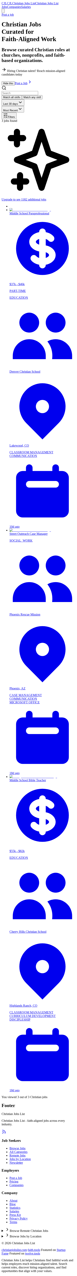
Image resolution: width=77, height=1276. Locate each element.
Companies (14, 7)
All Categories (18, 1152)
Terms (13, 1222)
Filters (11, 116)
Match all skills (11, 97)
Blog (12, 1204)
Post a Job (21, 83)
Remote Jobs (17, 1155)
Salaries (26, 7)
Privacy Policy (18, 1218)
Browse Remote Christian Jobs (29, 1230)
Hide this (8, 83)
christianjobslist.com (14, 1250)
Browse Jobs (17, 1148)
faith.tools (34, 1250)
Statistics (14, 1207)
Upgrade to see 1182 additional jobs (24, 199)
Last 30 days (10, 103)
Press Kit (15, 1215)
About (13, 1200)
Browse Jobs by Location (25, 1236)
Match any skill (32, 97)
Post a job (8, 14)
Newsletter (16, 1162)
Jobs (4, 7)
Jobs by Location (20, 1159)
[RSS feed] (4, 1133)
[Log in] (3, 11)
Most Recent (10, 110)
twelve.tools (32, 1253)
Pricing (13, 1181)
